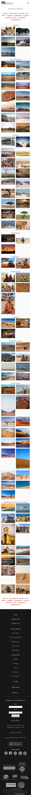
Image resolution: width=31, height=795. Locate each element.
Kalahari (10, 15)
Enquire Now (15, 619)
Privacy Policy (19, 794)
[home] (8, 2)
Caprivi (5, 13)
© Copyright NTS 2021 (15, 789)
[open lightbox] (8, 31)
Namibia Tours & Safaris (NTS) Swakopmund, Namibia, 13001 (15, 726)
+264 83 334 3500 (15, 732)
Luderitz (26, 15)
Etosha (21, 13)
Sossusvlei (21, 18)
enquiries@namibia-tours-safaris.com (15, 737)
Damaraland (13, 13)
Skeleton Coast (11, 18)
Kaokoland (18, 15)
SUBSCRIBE (15, 716)
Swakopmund (16, 20)
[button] (27, 2)
